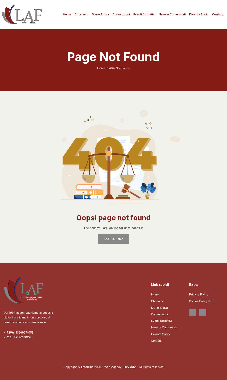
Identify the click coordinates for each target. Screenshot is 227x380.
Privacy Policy (198, 294)
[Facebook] (192, 312)
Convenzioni (121, 14)
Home (67, 14)
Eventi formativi (144, 14)
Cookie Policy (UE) (201, 301)
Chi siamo (81, 14)
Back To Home (113, 239)
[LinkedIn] (202, 312)
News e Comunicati (172, 14)
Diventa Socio (199, 14)
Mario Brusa (100, 14)
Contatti (217, 14)
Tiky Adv (129, 367)
